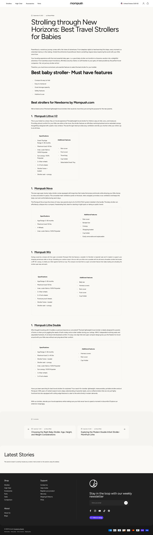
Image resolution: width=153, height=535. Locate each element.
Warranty (43, 494)
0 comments (36, 419)
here (43, 404)
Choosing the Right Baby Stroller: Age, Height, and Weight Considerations (51, 433)
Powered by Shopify (19, 529)
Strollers (7, 485)
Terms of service (20, 531)
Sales (6, 497)
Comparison (8, 500)
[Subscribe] (126, 503)
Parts (6, 494)
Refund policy (7, 531)
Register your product (47, 491)
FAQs (42, 500)
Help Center (44, 488)
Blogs (6, 516)
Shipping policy (28, 531)
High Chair (7, 488)
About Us (7, 513)
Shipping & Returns (46, 497)
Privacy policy (13, 531)
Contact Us (44, 485)
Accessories (8, 491)
